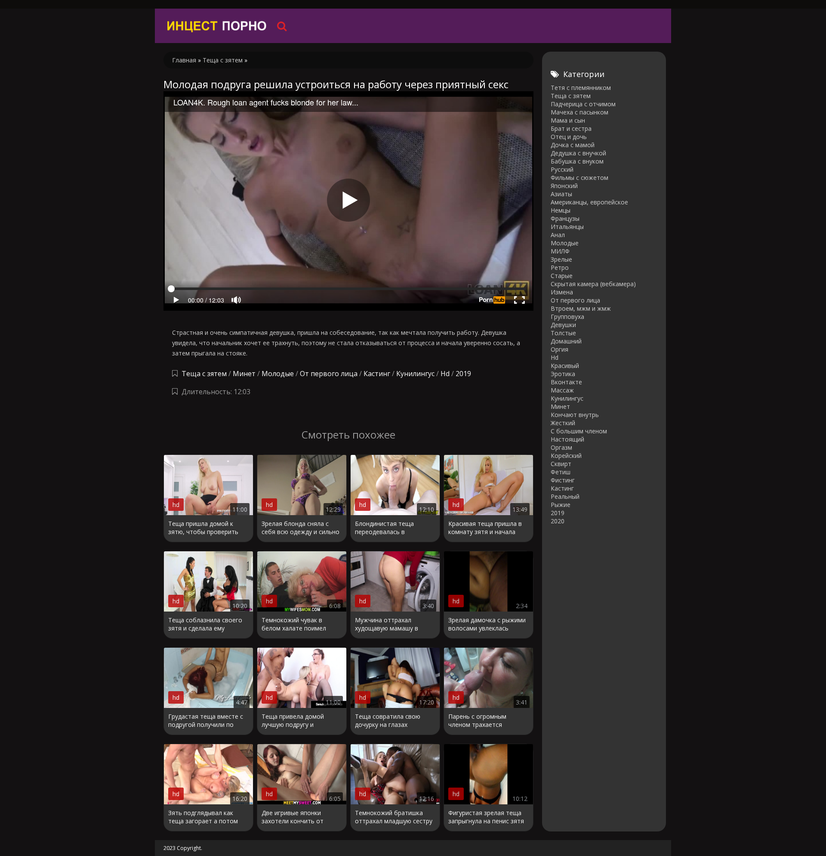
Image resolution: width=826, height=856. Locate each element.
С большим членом (579, 431)
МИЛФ (560, 251)
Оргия (559, 349)
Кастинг (377, 373)
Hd (445, 373)
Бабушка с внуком (577, 161)
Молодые (278, 373)
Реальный (565, 496)
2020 (557, 521)
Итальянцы (567, 226)
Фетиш (560, 472)
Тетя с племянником (581, 87)
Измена (562, 292)
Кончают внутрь (575, 415)
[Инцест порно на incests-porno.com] (217, 26)
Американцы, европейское (589, 202)
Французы (565, 218)
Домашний (566, 341)
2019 (463, 373)
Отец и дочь (569, 137)
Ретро (560, 267)
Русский (562, 169)
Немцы (560, 210)
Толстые (563, 333)
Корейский (566, 455)
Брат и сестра (571, 128)
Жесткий (563, 423)
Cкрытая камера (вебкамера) (593, 284)
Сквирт (561, 464)
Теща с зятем (204, 373)
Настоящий (567, 439)
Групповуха (567, 316)
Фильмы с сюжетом (579, 177)
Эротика (563, 374)
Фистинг (563, 480)
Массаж (562, 390)
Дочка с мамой (573, 145)
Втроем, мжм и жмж (581, 308)
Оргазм (561, 447)
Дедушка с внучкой (578, 153)
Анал (558, 235)
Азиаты (561, 194)
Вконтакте (566, 382)
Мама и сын (568, 120)
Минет (244, 373)
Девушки (563, 325)
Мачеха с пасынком (579, 112)
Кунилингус (415, 373)
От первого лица (329, 373)
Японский (564, 186)
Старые (562, 276)
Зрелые (561, 259)
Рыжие (560, 505)
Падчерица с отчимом (583, 104)
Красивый (565, 366)
